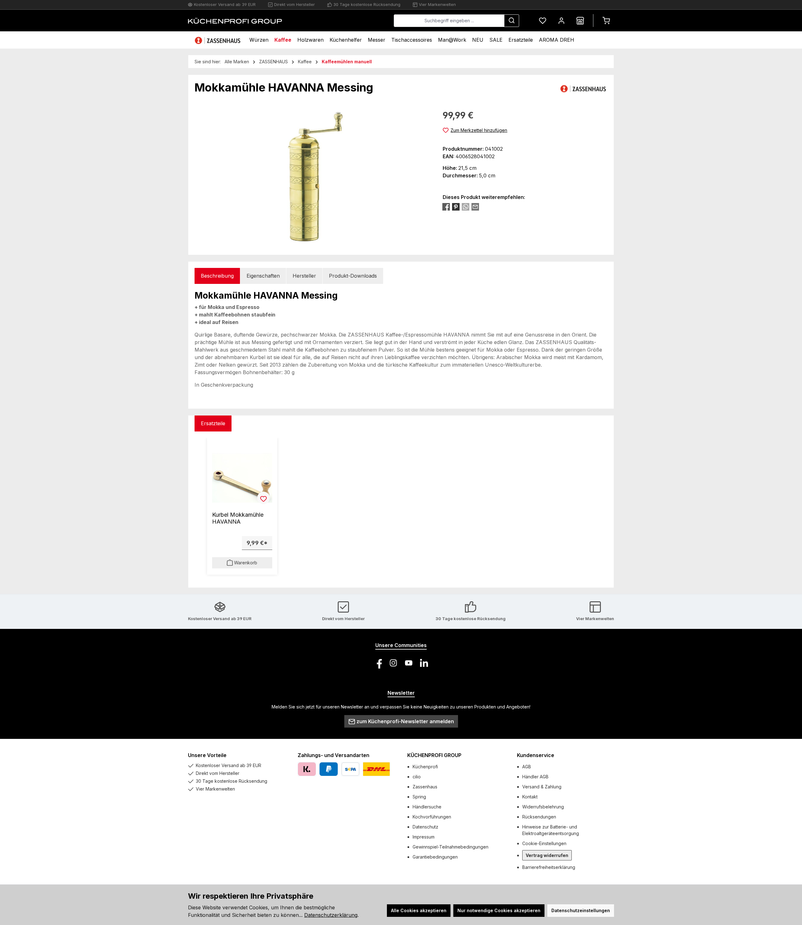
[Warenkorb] (606, 20)
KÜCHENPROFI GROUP (434, 755)
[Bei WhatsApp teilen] (465, 207)
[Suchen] (511, 20)
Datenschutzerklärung (330, 915)
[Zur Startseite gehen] (235, 20)
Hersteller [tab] (304, 276)
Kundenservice (535, 755)
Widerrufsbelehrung (543, 806)
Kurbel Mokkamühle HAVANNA (237, 518)
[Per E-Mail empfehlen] (475, 207)
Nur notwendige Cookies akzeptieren (498, 910)
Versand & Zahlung (541, 786)
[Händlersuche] (580, 20)
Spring (419, 796)
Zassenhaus (425, 786)
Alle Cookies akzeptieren (418, 910)
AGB (526, 766)
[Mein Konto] (561, 20)
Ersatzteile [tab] (213, 423)
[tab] (217, 276)
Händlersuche (427, 806)
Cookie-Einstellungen (544, 843)
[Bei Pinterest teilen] (456, 207)
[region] (312, 176)
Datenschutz (425, 826)
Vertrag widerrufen (547, 855)
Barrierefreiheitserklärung (548, 867)
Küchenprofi (425, 766)
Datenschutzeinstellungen (580, 910)
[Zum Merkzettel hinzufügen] (263, 498)
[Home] (218, 40)
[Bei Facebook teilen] (446, 207)
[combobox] (449, 20)
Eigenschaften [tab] (263, 276)
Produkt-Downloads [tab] (353, 276)
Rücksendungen (539, 816)
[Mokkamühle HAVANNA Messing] (312, 176)
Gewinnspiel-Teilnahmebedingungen (450, 846)
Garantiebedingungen (435, 857)
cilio (417, 776)
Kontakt (530, 796)
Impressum (424, 836)
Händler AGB (535, 776)
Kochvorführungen (432, 816)
